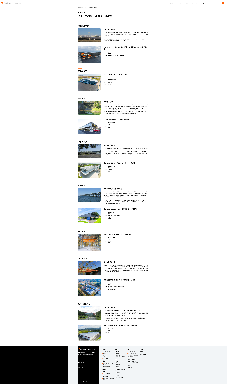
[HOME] (78, 7)
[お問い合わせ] (223, 3)
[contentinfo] (113, 365)
